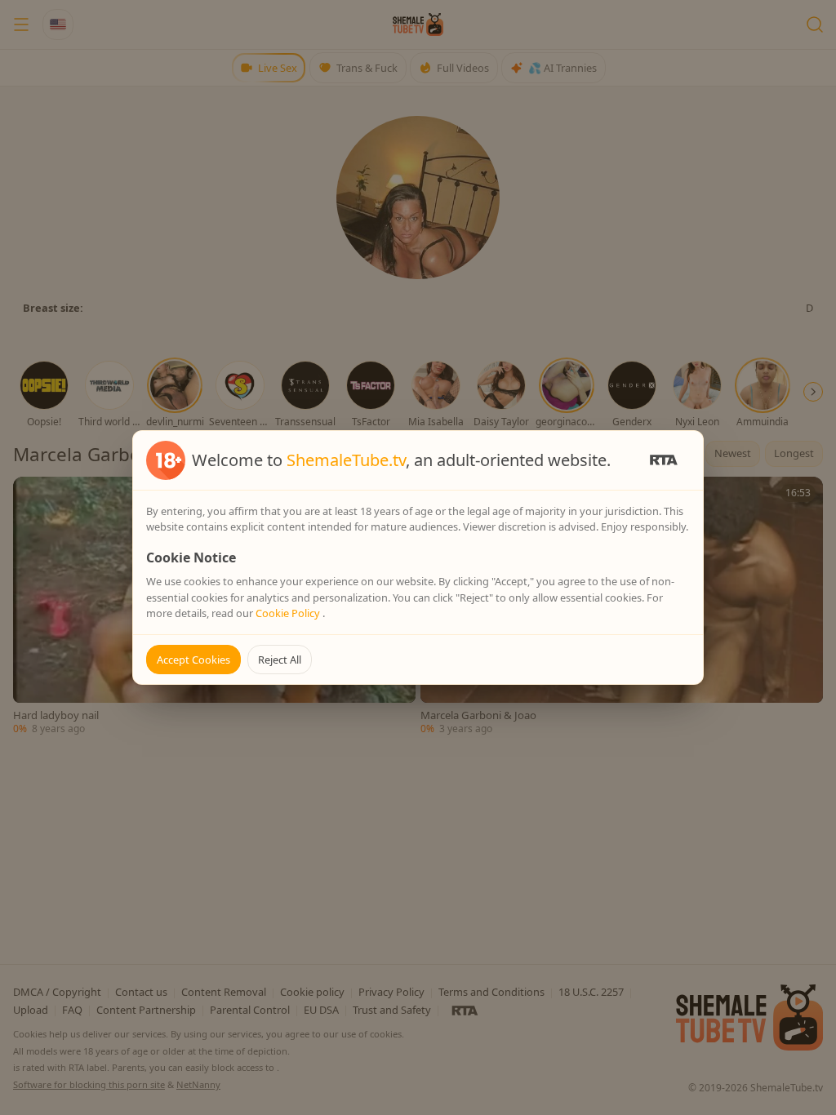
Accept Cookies (193, 659)
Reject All (279, 659)
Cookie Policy (289, 613)
